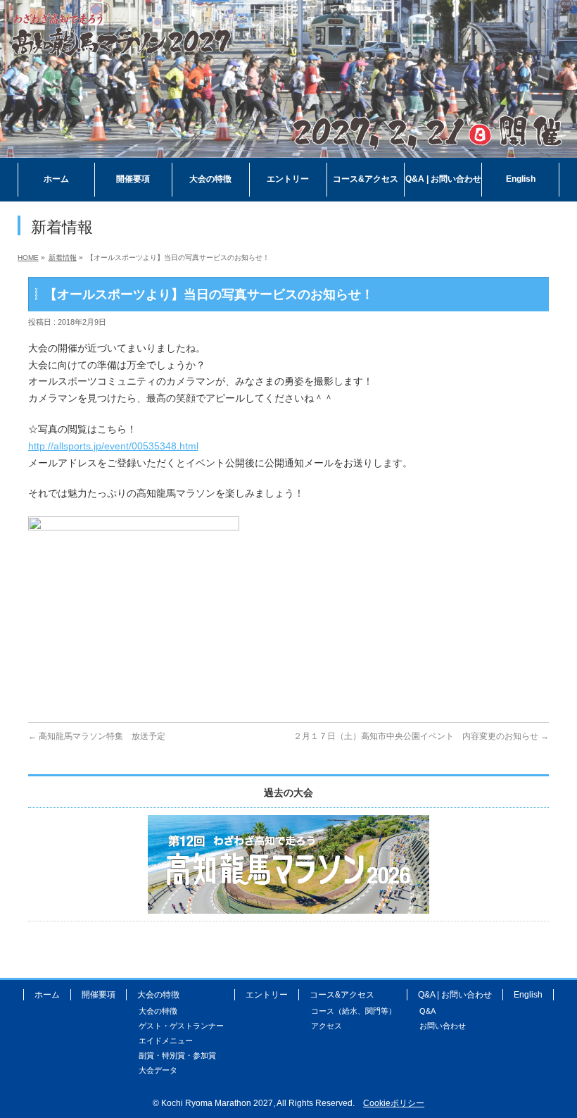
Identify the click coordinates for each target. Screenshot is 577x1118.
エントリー (267, 995)
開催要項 (98, 995)
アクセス (326, 1025)
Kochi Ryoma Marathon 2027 (217, 1103)
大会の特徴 (158, 1011)
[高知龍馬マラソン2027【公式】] (288, 147)
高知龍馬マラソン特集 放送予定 (96, 736)
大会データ (158, 1070)
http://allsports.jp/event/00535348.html (113, 446)
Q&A (427, 1011)
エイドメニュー (166, 1040)
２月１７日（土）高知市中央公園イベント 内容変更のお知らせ (421, 736)
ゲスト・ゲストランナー (181, 1025)
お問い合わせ (442, 1025)
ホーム (47, 995)
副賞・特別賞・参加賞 (177, 1055)
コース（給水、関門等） (353, 1011)
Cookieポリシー (393, 1103)
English (528, 995)
